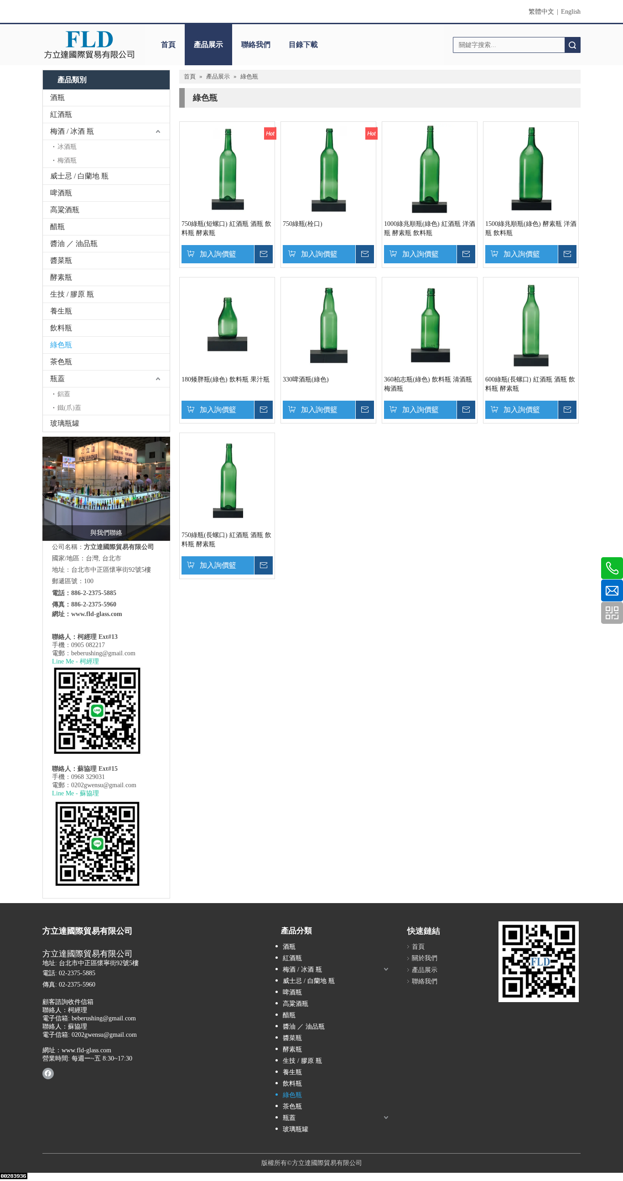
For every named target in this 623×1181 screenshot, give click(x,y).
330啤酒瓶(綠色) (306, 379)
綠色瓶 (61, 345)
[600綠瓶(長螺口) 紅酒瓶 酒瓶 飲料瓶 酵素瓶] (530, 324)
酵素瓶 (61, 277)
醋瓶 (57, 226)
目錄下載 (303, 44)
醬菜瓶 (61, 260)
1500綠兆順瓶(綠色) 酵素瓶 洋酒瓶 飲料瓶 (530, 228)
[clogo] (89, 45)
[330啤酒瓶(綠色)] (328, 324)
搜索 (572, 44)
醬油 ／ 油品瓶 (74, 243)
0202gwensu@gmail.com (103, 785)
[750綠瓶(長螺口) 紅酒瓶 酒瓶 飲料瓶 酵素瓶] (227, 479)
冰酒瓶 (67, 146)
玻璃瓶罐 (64, 423)
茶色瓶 (61, 362)
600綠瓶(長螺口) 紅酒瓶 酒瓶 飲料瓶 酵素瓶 (530, 384)
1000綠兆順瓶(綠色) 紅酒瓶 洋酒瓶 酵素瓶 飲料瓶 (429, 228)
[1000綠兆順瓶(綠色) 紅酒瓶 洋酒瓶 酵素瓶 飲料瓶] (429, 168)
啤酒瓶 (61, 193)
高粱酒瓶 (64, 210)
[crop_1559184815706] (106, 489)
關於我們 (424, 958)
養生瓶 (61, 311)
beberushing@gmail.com (103, 653)
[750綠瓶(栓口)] (328, 168)
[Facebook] (48, 1073)
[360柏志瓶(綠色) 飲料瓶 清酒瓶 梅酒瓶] (429, 324)
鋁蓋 (63, 394)
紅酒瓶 (61, 114)
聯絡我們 (255, 44)
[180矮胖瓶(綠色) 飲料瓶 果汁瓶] (227, 324)
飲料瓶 (61, 328)
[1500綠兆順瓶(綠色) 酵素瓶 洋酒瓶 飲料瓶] (530, 168)
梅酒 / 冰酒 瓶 (72, 131)
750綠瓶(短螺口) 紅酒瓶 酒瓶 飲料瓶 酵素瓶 (226, 228)
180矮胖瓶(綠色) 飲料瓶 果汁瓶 (226, 379)
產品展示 (208, 44)
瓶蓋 (57, 378)
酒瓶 (57, 97)
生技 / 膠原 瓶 (72, 294)
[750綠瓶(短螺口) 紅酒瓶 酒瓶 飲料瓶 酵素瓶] (227, 168)
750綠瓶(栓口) (302, 223)
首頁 (168, 44)
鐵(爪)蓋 (69, 407)
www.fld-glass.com (96, 614)
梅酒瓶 (67, 160)
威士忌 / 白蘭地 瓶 (79, 176)
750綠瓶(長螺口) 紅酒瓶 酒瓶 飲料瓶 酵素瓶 (226, 540)
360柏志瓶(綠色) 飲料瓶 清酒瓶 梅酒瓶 (428, 384)
